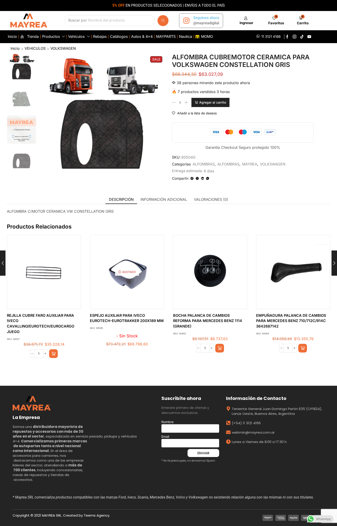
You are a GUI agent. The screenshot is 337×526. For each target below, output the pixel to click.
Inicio (15, 48)
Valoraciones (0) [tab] (211, 199)
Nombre (167, 422)
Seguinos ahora (206, 18)
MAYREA (249, 164)
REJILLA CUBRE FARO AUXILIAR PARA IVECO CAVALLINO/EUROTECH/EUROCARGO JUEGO (40, 323)
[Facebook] (287, 37)
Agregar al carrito (212, 102)
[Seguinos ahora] (186, 20)
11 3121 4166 (271, 36)
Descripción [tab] (121, 199)
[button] (245, 20)
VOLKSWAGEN (63, 48)
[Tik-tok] (302, 37)
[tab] (121, 199)
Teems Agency (96, 515)
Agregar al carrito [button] (39, 274)
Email (165, 436)
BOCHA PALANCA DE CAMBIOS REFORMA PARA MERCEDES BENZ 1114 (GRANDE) (207, 321)
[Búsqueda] (162, 20)
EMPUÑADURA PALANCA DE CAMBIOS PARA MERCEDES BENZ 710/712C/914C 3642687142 (291, 321)
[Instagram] (294, 37)
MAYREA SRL (51, 515)
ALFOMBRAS (204, 164)
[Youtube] (309, 37)
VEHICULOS (35, 48)
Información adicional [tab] (164, 199)
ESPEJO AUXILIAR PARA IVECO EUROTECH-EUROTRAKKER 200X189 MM (127, 318)
